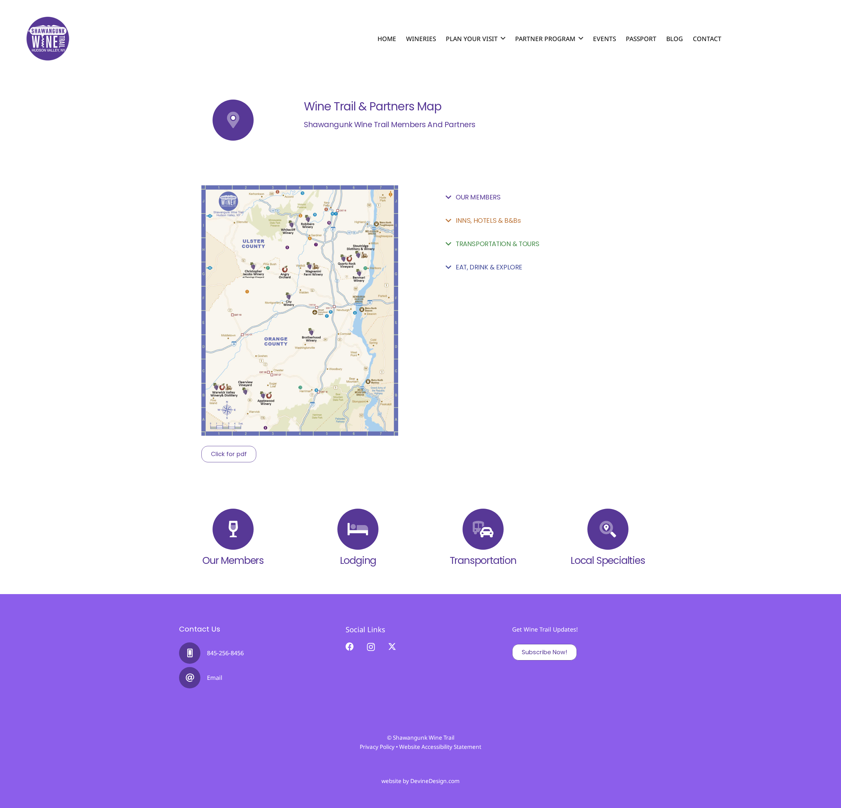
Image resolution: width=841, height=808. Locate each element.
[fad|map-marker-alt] (233, 120)
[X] (392, 646)
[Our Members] (233, 529)
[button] (503, 38)
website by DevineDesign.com (420, 781)
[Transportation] (483, 529)
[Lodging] (357, 529)
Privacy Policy (377, 746)
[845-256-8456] (193, 653)
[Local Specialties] (607, 529)
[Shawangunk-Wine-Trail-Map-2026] (299, 310)
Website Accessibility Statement (440, 746)
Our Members (233, 560)
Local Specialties (608, 560)
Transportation (483, 560)
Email (214, 677)
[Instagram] (371, 647)
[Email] (193, 677)
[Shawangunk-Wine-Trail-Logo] (48, 38)
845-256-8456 (225, 653)
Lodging (358, 560)
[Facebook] (350, 646)
